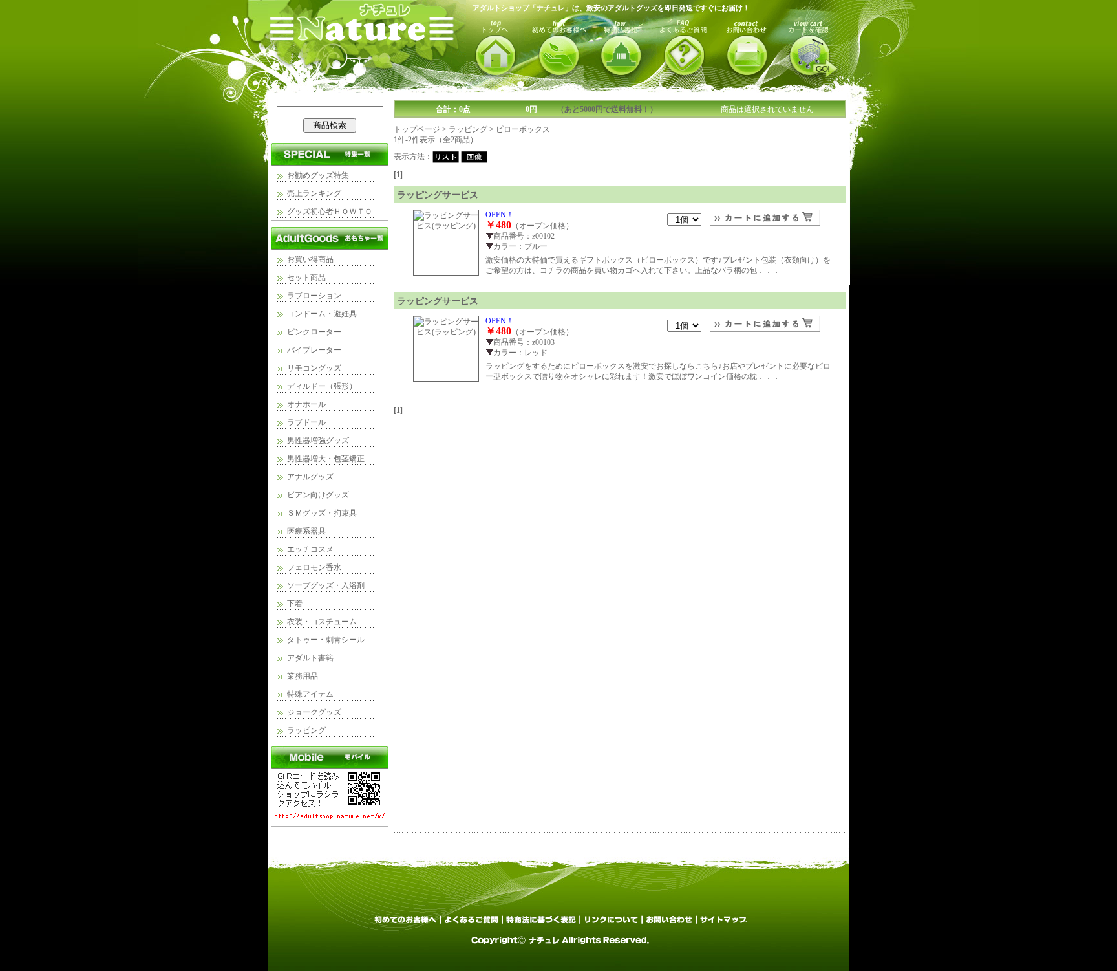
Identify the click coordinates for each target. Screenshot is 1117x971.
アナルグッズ (310, 476)
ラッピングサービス (437, 195)
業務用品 (302, 676)
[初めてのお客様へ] (406, 923)
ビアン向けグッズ (318, 494)
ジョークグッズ (314, 712)
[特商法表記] (542, 923)
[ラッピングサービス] (446, 225)
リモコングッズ (314, 368)
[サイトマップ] (722, 923)
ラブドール (306, 422)
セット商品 (306, 277)
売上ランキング (314, 193)
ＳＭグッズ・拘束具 (322, 513)
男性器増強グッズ (318, 440)
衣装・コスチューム (322, 621)
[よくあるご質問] (472, 923)
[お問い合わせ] (670, 923)
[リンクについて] (612, 923)
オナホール (306, 404)
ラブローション (314, 295)
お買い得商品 (310, 259)
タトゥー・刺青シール (326, 639)
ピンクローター (314, 331)
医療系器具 (306, 531)
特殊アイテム (310, 694)
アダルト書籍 (310, 657)
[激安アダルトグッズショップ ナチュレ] (367, 88)
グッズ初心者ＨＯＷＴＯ (329, 211)
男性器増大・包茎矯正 (326, 458)
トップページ (417, 129)
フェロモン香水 (314, 567)
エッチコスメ (310, 549)
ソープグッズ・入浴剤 (326, 585)
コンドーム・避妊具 (322, 313)
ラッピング (306, 730)
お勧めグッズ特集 (318, 175)
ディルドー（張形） (322, 386)
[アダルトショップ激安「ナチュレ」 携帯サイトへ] (329, 824)
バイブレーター (314, 350)
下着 (295, 603)
